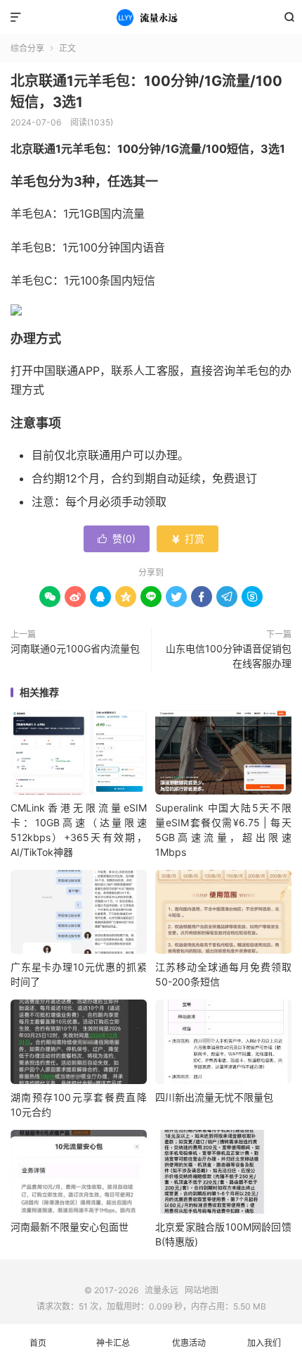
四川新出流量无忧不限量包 (214, 1097)
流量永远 (151, 17)
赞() (117, 538)
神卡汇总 (113, 1343)
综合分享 (27, 48)
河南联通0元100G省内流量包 (75, 648)
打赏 (187, 538)
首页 (37, 1343)
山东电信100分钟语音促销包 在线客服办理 (228, 655)
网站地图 (201, 1290)
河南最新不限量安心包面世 (70, 1227)
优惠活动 (189, 1343)
